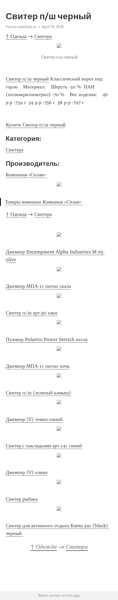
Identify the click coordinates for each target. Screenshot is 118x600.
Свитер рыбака (22, 499)
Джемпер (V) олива (26, 472)
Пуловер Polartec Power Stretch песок (47, 339)
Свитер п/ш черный (27, 79)
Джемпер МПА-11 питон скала (38, 286)
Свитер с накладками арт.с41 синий (44, 446)
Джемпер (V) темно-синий (34, 419)
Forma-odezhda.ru (21, 26)
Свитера (43, 36)
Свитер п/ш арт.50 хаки (31, 313)
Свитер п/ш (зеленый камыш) (38, 393)
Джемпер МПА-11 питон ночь (37, 366)
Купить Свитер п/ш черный (36, 125)
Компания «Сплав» (26, 175)
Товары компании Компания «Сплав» (44, 202)
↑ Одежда (16, 36)
